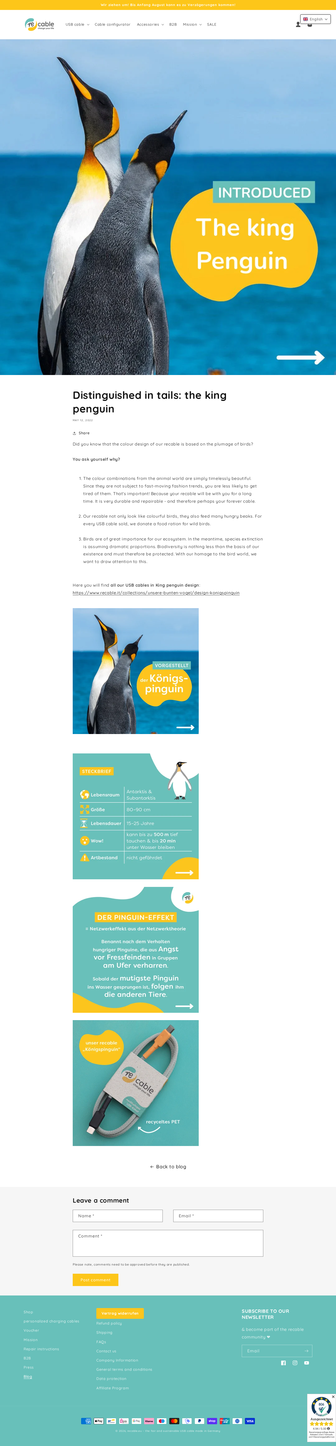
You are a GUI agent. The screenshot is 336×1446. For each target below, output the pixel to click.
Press (29, 1367)
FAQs (101, 1342)
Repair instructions (41, 1349)
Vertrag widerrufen (120, 1313)
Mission (31, 1339)
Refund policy (109, 1323)
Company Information (117, 1360)
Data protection (111, 1378)
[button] (77, 24)
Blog (28, 1376)
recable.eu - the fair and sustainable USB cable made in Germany (173, 1431)
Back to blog (171, 1167)
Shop (28, 1312)
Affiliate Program (112, 1388)
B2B (27, 1358)
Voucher (31, 1330)
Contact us (106, 1351)
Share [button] (84, 433)
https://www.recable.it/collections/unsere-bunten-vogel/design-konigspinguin (156, 592)
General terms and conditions (124, 1369)
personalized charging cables (52, 1321)
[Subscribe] (306, 1351)
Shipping (104, 1332)
